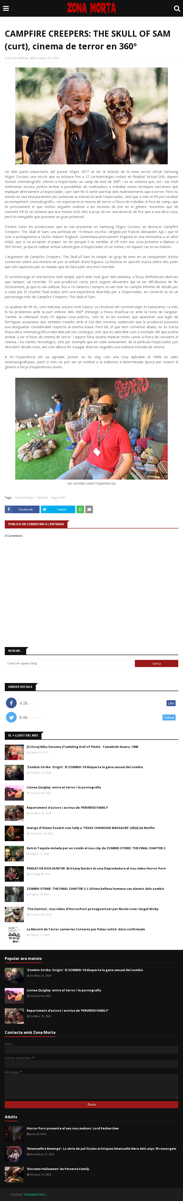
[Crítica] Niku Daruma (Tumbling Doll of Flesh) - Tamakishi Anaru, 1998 (82, 747)
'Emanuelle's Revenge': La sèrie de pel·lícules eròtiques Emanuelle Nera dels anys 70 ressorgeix (101, 1148)
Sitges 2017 (58, 498)
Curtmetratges (24, 498)
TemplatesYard (34, 1194)
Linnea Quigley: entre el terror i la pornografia (64, 787)
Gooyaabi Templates (63, 1194)
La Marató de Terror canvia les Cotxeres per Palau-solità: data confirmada (86, 929)
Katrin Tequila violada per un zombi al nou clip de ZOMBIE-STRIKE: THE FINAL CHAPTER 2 (96, 848)
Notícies (42, 498)
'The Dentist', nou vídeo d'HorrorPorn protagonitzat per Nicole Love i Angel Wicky (92, 909)
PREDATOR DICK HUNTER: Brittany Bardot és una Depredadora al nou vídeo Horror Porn (96, 868)
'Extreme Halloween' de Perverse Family (58, 1169)
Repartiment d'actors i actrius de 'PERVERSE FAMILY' (67, 807)
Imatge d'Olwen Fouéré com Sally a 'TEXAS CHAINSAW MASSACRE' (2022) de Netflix (91, 828)
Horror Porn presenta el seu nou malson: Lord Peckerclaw (73, 1128)
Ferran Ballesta (18, 58)
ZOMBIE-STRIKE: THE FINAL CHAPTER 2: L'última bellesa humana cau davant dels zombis (95, 888)
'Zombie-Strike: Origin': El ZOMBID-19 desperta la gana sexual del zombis (85, 767)
